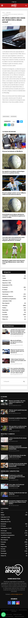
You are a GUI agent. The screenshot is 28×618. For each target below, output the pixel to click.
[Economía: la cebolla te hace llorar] (4, 419)
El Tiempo (4, 289)
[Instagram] (18, 602)
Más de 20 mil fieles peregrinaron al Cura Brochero (16, 342)
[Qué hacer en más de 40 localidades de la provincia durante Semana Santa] (4, 447)
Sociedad (4, 314)
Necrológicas (5, 303)
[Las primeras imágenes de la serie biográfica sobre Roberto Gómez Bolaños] (4, 502)
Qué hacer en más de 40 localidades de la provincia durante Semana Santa (18, 448)
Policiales (4, 305)
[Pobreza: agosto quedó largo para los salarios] (4, 411)
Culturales (5, 280)
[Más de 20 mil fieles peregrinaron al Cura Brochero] (6, 342)
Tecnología (5, 316)
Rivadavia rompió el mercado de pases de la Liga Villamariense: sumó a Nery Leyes (13, 262)
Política (4, 307)
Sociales (4, 312)
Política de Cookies (17, 614)
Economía (5, 287)
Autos (3, 276)
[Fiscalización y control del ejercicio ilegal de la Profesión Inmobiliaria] (4, 477)
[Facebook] (9, 602)
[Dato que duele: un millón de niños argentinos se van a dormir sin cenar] (4, 428)
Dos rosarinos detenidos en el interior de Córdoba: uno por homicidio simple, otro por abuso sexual (17, 370)
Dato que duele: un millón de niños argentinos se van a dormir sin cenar (18, 428)
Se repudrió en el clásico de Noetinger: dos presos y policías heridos (13, 172)
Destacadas (5, 285)
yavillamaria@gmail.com (16, 594)
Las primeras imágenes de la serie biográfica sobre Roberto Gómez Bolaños (18, 502)
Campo (4, 278)
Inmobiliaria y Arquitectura (9, 298)
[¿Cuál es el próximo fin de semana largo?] (4, 439)
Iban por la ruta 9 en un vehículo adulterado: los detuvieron (17, 351)
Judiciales (5, 301)
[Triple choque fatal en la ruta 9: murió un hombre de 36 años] (6, 360)
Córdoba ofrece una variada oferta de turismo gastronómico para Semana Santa (18, 465)
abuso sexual (6, 116)
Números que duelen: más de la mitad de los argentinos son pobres (17, 402)
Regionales (5, 310)
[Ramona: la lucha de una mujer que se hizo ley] (4, 494)
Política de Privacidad (19, 616)
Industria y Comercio (7, 296)
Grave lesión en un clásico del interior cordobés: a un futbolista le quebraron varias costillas (13, 216)
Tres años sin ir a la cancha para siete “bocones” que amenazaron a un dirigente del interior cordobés (13, 239)
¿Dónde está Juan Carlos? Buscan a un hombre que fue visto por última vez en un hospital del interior (17, 332)
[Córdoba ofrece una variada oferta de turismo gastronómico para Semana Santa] (4, 465)
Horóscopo (5, 294)
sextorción (13, 116)
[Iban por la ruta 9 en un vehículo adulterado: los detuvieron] (6, 351)
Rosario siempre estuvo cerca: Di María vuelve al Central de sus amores (14, 193)
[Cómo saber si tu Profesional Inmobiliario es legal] (4, 486)
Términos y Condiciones (8, 616)
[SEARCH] (24, 381)
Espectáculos (5, 291)
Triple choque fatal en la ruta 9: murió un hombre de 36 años (18, 360)
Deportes (4, 282)
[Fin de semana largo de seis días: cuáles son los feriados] (4, 457)
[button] (3, 614)
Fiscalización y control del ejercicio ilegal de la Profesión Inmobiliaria (17, 477)
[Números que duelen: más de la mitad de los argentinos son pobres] (4, 402)
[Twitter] (13, 602)
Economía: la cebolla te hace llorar (18, 418)
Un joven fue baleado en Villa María (12, 151)
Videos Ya (4, 319)
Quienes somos (8, 614)
